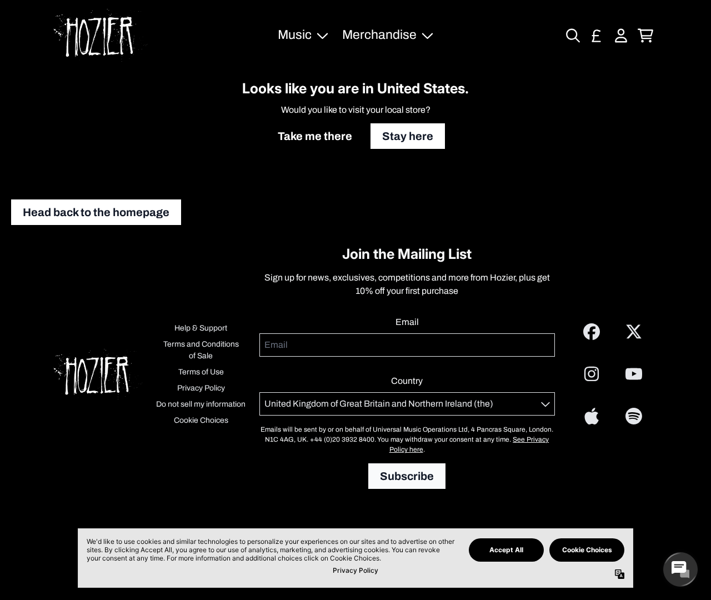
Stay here (407, 136)
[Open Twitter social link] (634, 331)
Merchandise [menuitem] (379, 35)
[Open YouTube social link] (634, 374)
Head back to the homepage (96, 212)
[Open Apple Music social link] (591, 416)
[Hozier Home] (100, 35)
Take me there (315, 136)
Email (407, 322)
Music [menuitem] (295, 35)
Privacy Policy (201, 388)
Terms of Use (201, 372)
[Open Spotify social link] (634, 416)
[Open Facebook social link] (591, 331)
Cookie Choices (201, 420)
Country (407, 381)
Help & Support (200, 328)
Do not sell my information (201, 404)
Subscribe (407, 476)
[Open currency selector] (596, 35)
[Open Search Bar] (572, 35)
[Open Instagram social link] (591, 374)
